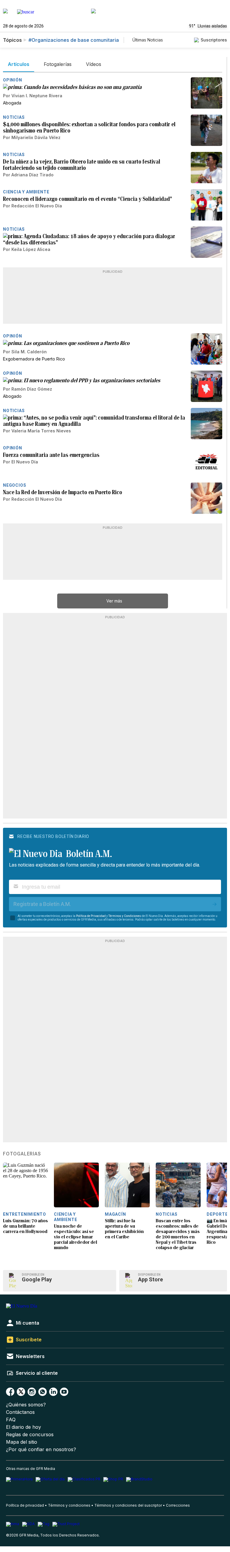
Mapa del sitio (21, 1442)
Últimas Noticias (147, 39)
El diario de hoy (23, 1427)
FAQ (11, 1419)
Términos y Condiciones (124, 916)
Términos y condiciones (69, 1505)
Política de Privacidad (91, 916)
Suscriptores (214, 39)
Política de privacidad (25, 1505)
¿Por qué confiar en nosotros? (41, 1449)
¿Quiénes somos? (26, 1405)
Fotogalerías (22, 1154)
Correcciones (178, 1505)
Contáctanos (20, 1412)
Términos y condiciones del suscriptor (128, 1505)
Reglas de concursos (30, 1434)
